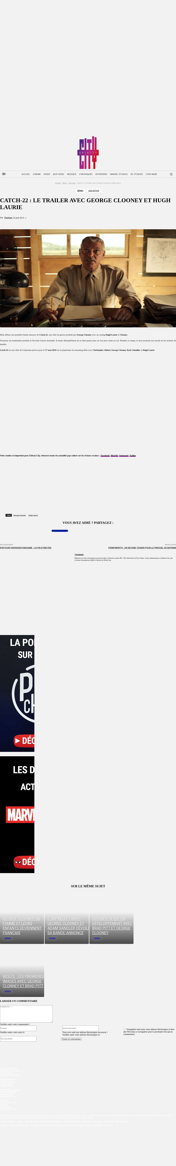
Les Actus (71, 183)
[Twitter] (7, 137)
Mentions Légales (32, 1121)
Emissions (4, 1105)
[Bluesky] (12, 137)
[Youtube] (28, 137)
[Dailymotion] (23, 137)
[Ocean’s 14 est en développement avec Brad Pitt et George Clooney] (111, 917)
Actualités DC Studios (8, 1092)
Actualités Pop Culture (8, 1068)
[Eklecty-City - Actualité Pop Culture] (88, 152)
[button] (171, 174)
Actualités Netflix (6, 1094)
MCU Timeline (121, 1121)
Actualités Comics (7, 1083)
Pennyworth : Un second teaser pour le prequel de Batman (142, 548)
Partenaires (98, 1121)
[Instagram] (18, 137)
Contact (20, 1121)
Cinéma (8, 938)
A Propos (11, 1121)
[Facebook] (2, 137)
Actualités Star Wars (8, 1096)
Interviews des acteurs (8, 1102)
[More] (57, 223)
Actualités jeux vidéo (8, 1079)
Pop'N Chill (109, 1121)
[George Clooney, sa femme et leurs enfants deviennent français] (22, 917)
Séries (64, 183)
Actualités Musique (7, 1081)
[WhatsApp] (47, 223)
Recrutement (87, 1121)
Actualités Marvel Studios (10, 1090)
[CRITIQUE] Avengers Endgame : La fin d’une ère (25, 548)
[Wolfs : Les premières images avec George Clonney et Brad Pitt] (22, 970)
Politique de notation (72, 1121)
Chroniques (4, 1100)
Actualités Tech (6, 1086)
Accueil (58, 183)
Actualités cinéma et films (10, 1071)
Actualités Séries (6, 1073)
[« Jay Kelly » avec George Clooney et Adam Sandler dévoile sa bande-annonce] (67, 917)
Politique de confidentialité (51, 1121)
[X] (37, 223)
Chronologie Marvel (8, 1109)
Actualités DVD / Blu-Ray (10, 1075)
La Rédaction (5, 1107)
